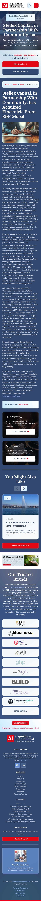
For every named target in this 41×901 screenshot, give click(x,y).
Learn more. (23, 760)
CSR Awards (20, 804)
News (15, 84)
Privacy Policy (20, 893)
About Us (20, 779)
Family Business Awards (20, 812)
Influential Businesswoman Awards (20, 819)
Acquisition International (21, 881)
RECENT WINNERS (20, 723)
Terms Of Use (20, 896)
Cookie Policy (20, 891)
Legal (7, 498)
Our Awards (20, 789)
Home (7, 84)
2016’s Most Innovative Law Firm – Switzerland (20, 524)
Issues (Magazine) (20, 786)
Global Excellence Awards (20, 817)
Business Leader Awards (20, 809)
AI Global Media (17, 587)
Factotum (10, 728)
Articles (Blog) (20, 784)
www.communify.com (11, 396)
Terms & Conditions (20, 888)
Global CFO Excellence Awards (20, 814)
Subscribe (20, 791)
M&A (22, 84)
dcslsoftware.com (22, 728)
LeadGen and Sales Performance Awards (20, 822)
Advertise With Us (20, 794)
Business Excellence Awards (20, 806)
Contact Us (20, 781)
